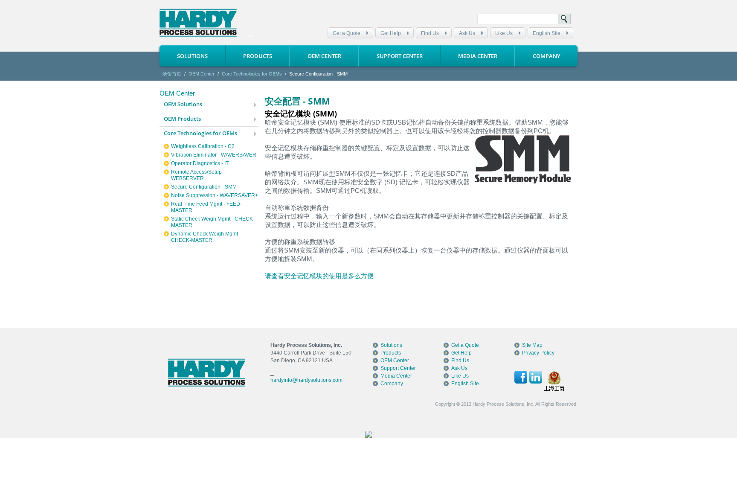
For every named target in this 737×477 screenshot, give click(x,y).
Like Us (504, 33)
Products (257, 56)
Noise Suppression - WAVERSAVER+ (214, 195)
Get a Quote (346, 33)
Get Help (390, 33)
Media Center (477, 56)
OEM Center (324, 56)
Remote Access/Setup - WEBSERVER (198, 175)
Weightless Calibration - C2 (203, 146)
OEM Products (182, 118)
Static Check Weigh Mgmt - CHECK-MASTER (213, 222)
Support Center (400, 56)
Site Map (532, 345)
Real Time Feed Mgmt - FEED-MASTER (206, 207)
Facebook (520, 377)
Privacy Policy (538, 353)
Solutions (192, 56)
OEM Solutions (183, 104)
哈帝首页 (171, 73)
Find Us (430, 33)
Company (546, 56)
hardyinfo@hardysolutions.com (306, 380)
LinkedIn (535, 377)
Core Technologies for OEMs (252, 73)
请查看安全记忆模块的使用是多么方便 (319, 275)
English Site (546, 33)
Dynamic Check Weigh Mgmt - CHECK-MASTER (206, 237)
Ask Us (467, 33)
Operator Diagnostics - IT (200, 163)
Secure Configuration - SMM (204, 187)
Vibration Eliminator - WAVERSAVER (213, 155)
